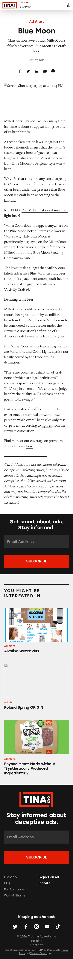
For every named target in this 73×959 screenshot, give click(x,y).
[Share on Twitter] (28, 71)
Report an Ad (49, 877)
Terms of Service (38, 953)
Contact (36, 945)
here (29, 446)
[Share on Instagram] (36, 926)
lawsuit (41, 141)
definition (44, 331)
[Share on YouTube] (47, 926)
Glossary (10, 877)
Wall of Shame (14, 895)
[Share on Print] (53, 71)
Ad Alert (36, 21)
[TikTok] (57, 926)
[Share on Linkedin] (36, 71)
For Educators (14, 889)
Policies (36, 941)
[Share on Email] (45, 71)
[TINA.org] (36, 799)
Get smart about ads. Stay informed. (36, 525)
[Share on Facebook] (20, 71)
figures (47, 425)
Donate (44, 883)
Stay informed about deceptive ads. (36, 818)
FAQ (7, 883)
